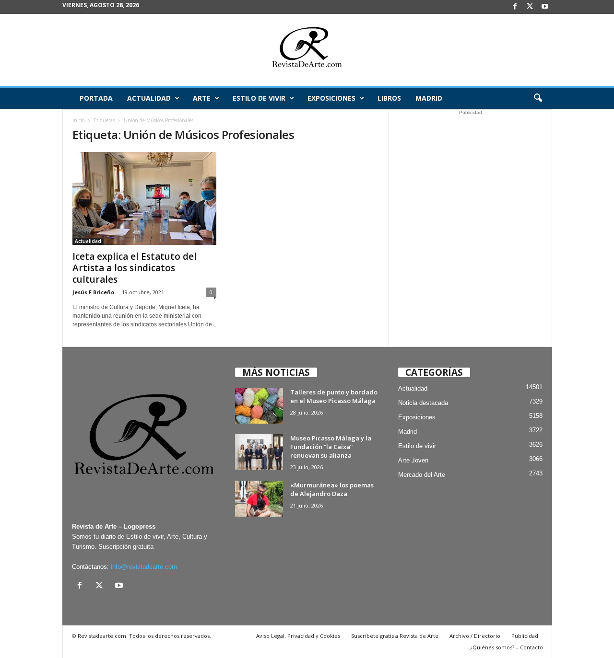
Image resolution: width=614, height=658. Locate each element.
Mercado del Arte (421, 474)
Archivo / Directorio (474, 635)
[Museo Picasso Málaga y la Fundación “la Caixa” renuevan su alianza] (259, 452)
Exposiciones (331, 98)
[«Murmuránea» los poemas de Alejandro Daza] (259, 499)
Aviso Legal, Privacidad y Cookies (298, 635)
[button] (537, 98)
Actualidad (149, 98)
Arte (202, 98)
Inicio (78, 120)
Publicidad (524, 635)
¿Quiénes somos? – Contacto (507, 647)
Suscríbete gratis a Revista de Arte (394, 635)
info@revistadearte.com (144, 566)
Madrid (428, 98)
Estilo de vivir (259, 98)
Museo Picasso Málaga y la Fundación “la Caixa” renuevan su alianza (330, 447)
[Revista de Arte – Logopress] (307, 50)
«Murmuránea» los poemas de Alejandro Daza (332, 489)
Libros (389, 98)
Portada (96, 98)
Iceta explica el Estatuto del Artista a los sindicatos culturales (134, 268)
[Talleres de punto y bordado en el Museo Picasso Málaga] (259, 406)
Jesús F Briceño (93, 292)
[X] (530, 7)
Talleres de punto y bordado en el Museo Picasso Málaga (334, 396)
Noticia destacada (423, 402)
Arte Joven (413, 460)
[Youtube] (545, 7)
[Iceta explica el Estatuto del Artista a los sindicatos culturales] (144, 198)
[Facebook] (515, 7)
